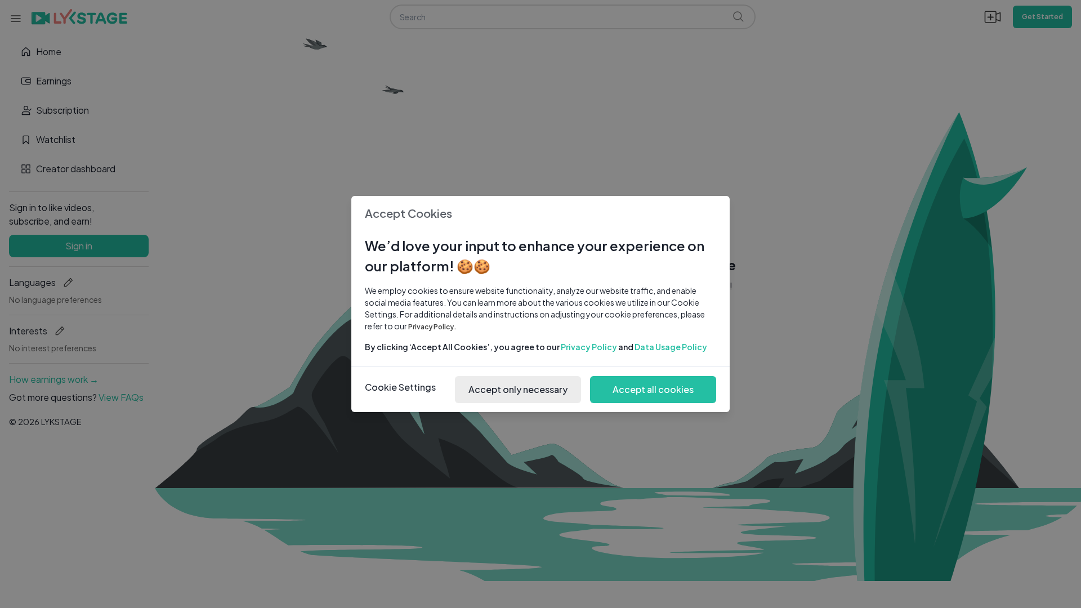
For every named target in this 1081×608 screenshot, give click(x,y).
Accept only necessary (518, 389)
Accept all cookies (653, 389)
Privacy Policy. (432, 327)
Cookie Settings (400, 387)
